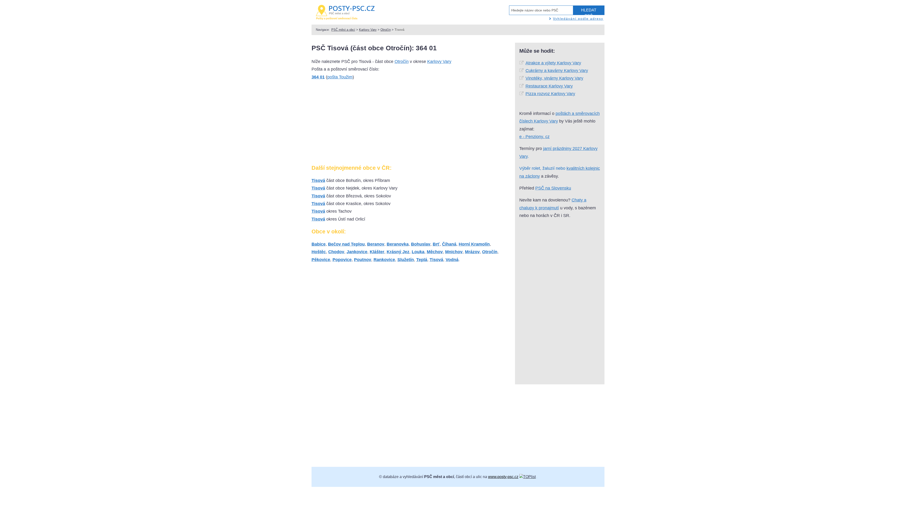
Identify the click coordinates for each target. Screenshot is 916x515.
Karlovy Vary (368, 29)
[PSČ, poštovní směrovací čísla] (527, 477)
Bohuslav (420, 244)
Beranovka (398, 244)
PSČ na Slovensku (553, 188)
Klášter (377, 251)
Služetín (405, 259)
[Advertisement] (352, 124)
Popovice (342, 259)
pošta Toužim (340, 77)
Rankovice (384, 259)
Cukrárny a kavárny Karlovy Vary (557, 70)
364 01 (318, 77)
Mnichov (454, 251)
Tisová (318, 180)
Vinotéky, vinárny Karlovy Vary (554, 78)
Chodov (336, 251)
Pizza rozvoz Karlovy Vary (550, 93)
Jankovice (357, 251)
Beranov (375, 244)
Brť (436, 244)
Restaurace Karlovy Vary (549, 86)
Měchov (435, 251)
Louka (418, 251)
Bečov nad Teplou (346, 244)
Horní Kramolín (474, 244)
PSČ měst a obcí (343, 29)
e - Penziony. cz (534, 136)
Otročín (385, 29)
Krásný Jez (398, 251)
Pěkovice (321, 259)
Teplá (421, 259)
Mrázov (472, 251)
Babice (319, 244)
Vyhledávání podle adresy (578, 19)
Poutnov (362, 259)
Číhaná (449, 244)
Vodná (452, 259)
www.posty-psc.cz (503, 477)
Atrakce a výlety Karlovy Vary (553, 63)
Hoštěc (319, 251)
